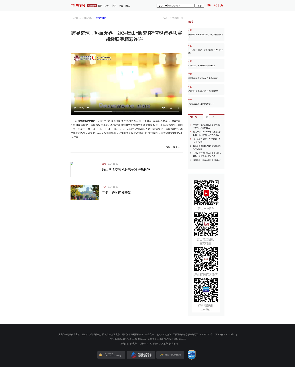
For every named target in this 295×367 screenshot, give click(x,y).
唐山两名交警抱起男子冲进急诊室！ (128, 169)
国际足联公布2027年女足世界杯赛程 (203, 78)
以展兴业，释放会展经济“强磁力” (202, 65)
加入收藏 (163, 344)
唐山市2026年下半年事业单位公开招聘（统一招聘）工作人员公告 (207, 133)
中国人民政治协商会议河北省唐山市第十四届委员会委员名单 (207, 154)
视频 (120, 5)
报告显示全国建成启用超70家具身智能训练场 (205, 35)
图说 (127, 5)
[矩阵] (215, 5)
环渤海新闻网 (100, 18)
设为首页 (153, 344)
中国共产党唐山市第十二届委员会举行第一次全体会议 (207, 126)
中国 (114, 5)
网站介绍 (124, 344)
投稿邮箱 (173, 344)
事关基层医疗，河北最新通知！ (201, 104)
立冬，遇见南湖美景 (116, 192)
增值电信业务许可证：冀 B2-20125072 (128, 339)
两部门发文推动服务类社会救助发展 (203, 91)
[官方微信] (221, 5)
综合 (107, 5)
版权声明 (144, 344)
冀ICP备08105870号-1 (225, 334)
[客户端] (209, 5)
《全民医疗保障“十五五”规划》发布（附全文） (205, 51)
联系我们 (134, 344)
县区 (100, 5)
